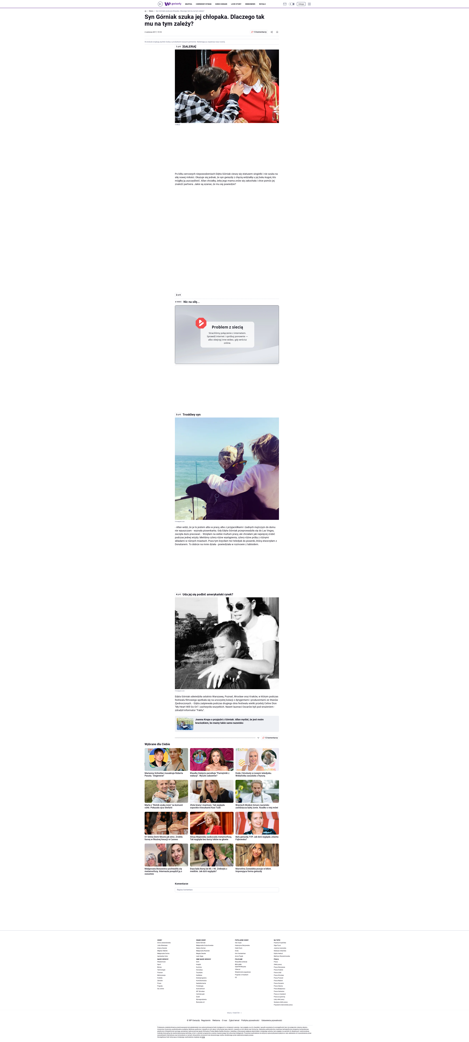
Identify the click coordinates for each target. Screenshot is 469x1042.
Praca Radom (278, 980)
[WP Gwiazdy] (175, 4)
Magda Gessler (201, 953)
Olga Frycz (277, 945)
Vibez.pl (237, 969)
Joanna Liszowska (280, 948)
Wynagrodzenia (201, 999)
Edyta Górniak (200, 943)
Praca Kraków (278, 970)
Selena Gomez (201, 948)
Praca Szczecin (279, 983)
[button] (292, 4)
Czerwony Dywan (203, 4)
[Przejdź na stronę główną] (160, 6)
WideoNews (250, 4)
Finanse (160, 972)
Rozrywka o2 (200, 1002)
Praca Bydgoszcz (279, 989)
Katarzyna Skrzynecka (242, 945)
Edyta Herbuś (278, 953)
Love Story (236, 4)
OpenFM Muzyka (240, 967)
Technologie (161, 970)
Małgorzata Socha (163, 953)
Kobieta (159, 978)
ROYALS (262, 4)
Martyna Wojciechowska (282, 956)
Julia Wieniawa (162, 945)
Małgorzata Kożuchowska (204, 945)
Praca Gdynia (278, 986)
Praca (159, 983)
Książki (198, 964)
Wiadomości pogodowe (243, 972)
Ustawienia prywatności (271, 1020)
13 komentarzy (260, 32)
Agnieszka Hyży (162, 956)
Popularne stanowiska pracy (283, 1005)
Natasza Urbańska (280, 951)
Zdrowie (160, 980)
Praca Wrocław (279, 975)
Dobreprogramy (201, 978)
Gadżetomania (201, 983)
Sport (159, 964)
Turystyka (199, 972)
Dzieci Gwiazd (221, 4)
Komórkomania (201, 980)
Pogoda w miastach (241, 975)
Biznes (159, 967)
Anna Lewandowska (164, 943)
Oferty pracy (278, 964)
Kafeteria (199, 975)
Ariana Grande (162, 948)
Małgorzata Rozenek (203, 951)
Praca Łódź (277, 972)
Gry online (160, 989)
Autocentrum (200, 989)
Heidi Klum (238, 948)
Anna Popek (239, 956)
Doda (237, 951)
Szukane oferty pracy (281, 1002)
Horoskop (199, 970)
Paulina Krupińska (280, 943)
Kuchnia (199, 967)
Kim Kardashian (240, 953)
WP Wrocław (200, 991)
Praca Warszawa (279, 967)
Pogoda (160, 986)
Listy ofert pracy (279, 999)
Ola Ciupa (238, 943)
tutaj (203, 1037)
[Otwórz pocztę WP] (285, 4)
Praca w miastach (280, 994)
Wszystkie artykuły (241, 962)
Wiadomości (161, 962)
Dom (197, 962)
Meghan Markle (162, 951)
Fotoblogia (199, 986)
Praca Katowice (279, 991)
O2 (236, 977)
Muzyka (188, 4)
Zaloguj (301, 4)
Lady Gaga (199, 956)
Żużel (198, 997)
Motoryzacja (161, 975)
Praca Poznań (278, 978)
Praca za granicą (279, 997)
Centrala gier (200, 994)
